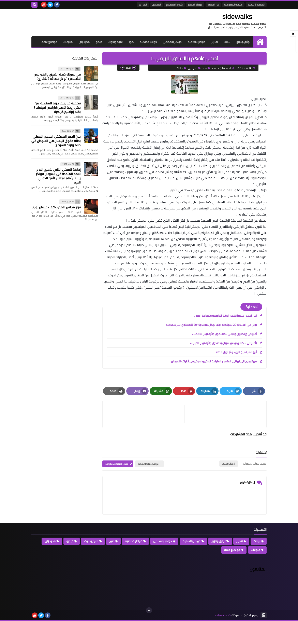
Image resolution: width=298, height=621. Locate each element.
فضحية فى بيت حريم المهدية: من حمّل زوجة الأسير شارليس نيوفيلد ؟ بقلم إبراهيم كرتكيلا (57, 107)
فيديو (99, 41)
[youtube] (44, 5)
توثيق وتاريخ (243, 41)
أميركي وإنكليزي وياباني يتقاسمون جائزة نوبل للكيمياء (224, 333)
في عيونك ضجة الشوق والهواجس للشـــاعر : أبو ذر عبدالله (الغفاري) (57, 76)
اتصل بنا (143, 4)
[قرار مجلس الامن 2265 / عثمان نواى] (91, 206)
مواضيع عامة (49, 41)
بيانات (227, 41)
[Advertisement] (105, 22)
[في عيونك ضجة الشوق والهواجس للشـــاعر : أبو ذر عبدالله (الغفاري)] (91, 73)
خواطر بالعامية (196, 41)
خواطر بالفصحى (172, 41)
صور (131, 41)
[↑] (149, 610)
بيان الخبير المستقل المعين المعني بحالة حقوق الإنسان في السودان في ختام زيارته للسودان (56, 140)
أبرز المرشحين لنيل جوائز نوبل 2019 (236, 352)
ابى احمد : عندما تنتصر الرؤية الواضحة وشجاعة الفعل (225, 315)
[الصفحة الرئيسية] (260, 41)
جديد (204, 68)
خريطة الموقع (195, 4)
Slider (180, 68)
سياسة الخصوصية (233, 4)
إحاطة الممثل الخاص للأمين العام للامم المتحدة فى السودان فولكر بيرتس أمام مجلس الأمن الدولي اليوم (58, 175)
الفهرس (156, 4)
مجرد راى (84, 41)
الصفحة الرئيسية (256, 4)
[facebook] (57, 5)
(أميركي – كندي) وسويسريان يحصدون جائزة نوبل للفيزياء (223, 343)
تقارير (214, 41)
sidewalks (237, 16)
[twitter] (50, 5)
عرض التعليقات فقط (148, 463)
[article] (145, 414)
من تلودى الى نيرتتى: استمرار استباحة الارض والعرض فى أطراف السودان (214, 361)
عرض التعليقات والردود (116, 463)
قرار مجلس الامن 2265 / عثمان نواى (56, 207)
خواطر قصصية (148, 41)
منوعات (68, 41)
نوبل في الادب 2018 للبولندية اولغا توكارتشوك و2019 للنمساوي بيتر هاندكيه (211, 324)
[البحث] (34, 5)
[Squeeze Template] (263, 615)
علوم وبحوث (115, 41)
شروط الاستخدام (174, 4)
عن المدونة (213, 4)
